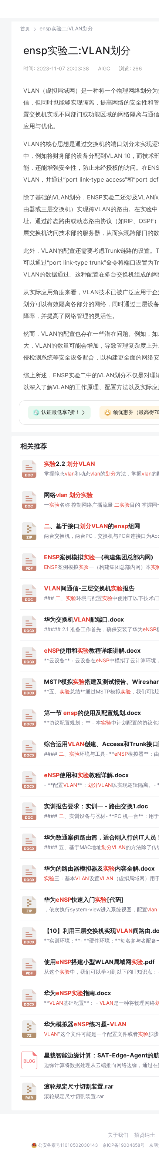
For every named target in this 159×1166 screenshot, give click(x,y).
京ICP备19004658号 (123, 1145)
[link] (25, 28)
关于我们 (118, 1135)
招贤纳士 (144, 1135)
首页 (25, 28)
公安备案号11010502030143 (68, 1145)
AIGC (104, 68)
